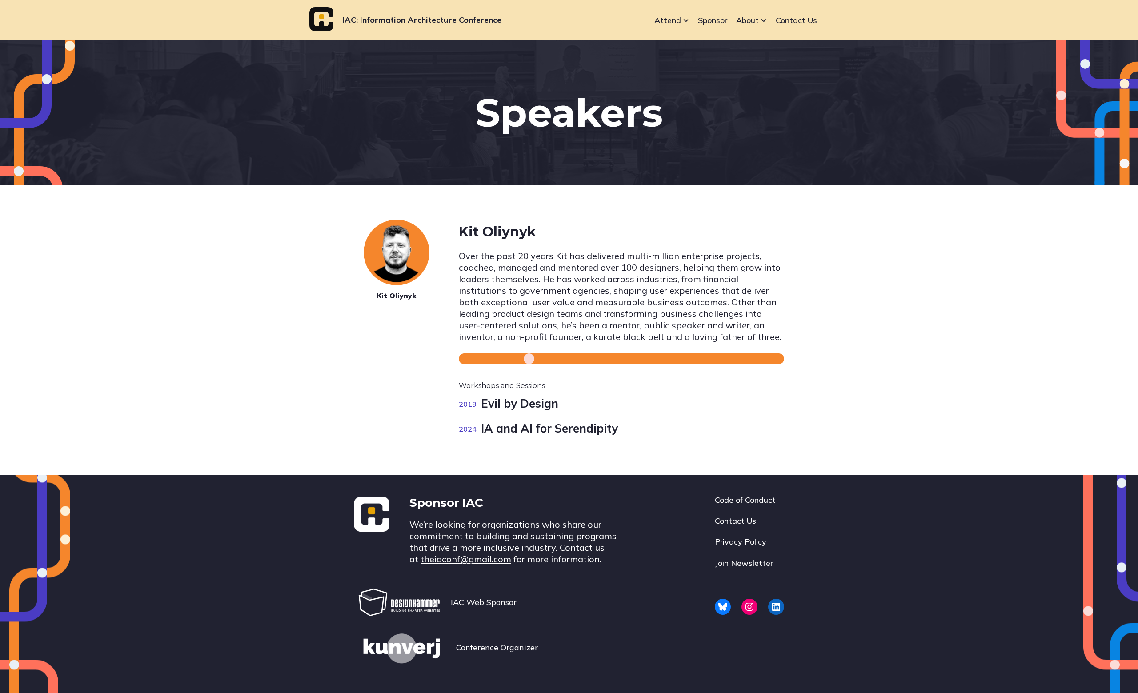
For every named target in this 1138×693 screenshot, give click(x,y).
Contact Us (796, 20)
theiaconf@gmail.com (466, 559)
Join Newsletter (744, 563)
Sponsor (712, 20)
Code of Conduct (745, 500)
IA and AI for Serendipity (549, 428)
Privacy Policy (740, 542)
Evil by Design (519, 403)
